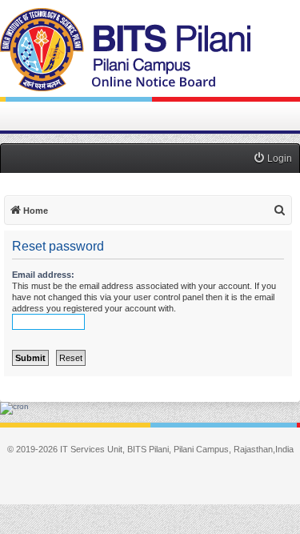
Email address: (43, 274)
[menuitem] (272, 159)
